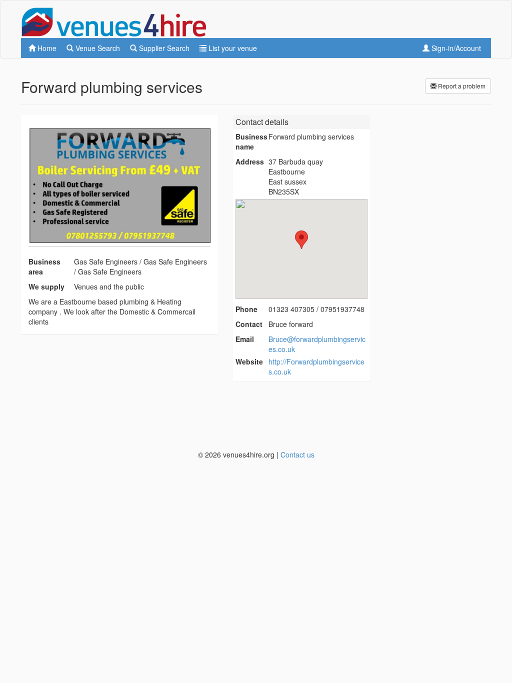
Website (249, 361)
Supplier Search (163, 48)
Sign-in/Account (455, 48)
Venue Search (97, 48)
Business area (44, 266)
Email (245, 339)
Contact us (297, 455)
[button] (301, 239)
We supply (46, 287)
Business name (252, 142)
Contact (249, 324)
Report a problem (461, 86)
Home (46, 48)
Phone (247, 309)
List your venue (231, 48)
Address (250, 161)
